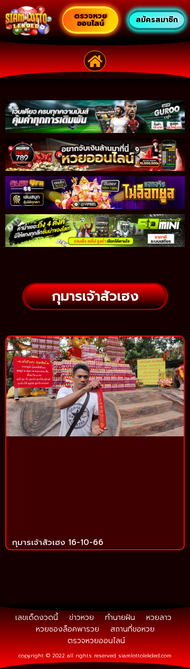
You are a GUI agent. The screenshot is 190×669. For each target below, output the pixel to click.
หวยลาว (159, 617)
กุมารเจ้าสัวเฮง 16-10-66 (57, 542)
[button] (95, 61)
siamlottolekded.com (145, 656)
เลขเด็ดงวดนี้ (36, 617)
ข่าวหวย (81, 617)
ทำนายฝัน (120, 617)
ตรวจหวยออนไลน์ (96, 640)
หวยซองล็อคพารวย (67, 629)
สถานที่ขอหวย (132, 629)
